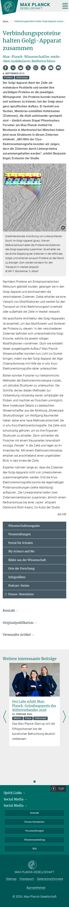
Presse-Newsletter (21, 594)
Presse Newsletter (34, 821)
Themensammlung (34, 839)
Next (64, 717)
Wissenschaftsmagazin (24, 526)
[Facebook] (5, 68)
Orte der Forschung (21, 568)
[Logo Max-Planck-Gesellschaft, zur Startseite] (29, 7)
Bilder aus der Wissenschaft (27, 560)
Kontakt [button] (9, 610)
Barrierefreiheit (36, 888)
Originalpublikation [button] (18, 623)
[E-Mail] (51, 68)
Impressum (27, 879)
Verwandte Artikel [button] (17, 635)
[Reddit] (20, 68)
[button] (63, 228)
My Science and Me (21, 551)
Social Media (14, 799)
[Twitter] (28, 68)
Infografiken (16, 577)
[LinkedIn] (13, 68)
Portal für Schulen (20, 543)
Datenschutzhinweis (50, 879)
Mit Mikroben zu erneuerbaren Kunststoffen (34, 703)
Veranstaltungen (19, 534)
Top (61, 789)
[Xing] (43, 68)
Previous (5, 717)
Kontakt (34, 812)
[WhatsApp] (35, 68)
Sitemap (11, 879)
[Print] (58, 68)
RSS (35, 848)
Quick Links (13, 793)
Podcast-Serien (18, 585)
